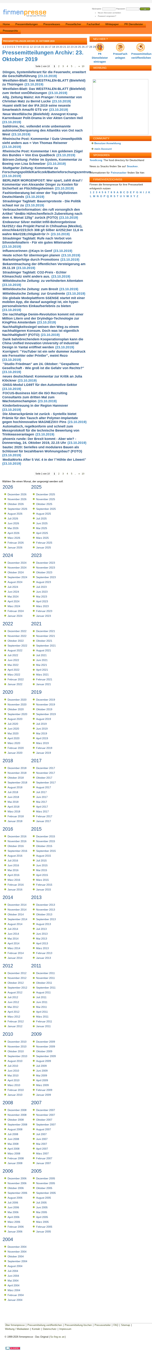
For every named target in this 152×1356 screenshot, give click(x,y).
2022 (8, 623)
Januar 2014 (15, 957)
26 (83, 46)
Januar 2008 (15, 1163)
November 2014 (17, 909)
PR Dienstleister (133, 24)
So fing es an (57, 1336)
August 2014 (15, 924)
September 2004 (17, 1261)
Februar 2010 (16, 1089)
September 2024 (17, 577)
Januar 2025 (43, 547)
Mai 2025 (41, 528)
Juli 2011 (41, 997)
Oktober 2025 (44, 504)
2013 (36, 897)
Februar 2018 (16, 816)
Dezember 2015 (45, 836)
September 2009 (46, 1056)
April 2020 (13, 738)
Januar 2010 (15, 1094)
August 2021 (43, 650)
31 (101, 46)
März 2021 (42, 674)
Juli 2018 (13, 792)
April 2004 (13, 1285)
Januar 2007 (43, 1163)
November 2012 (17, 977)
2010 (8, 1034)
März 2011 (42, 1016)
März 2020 (14, 743)
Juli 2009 (41, 1065)
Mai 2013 (41, 938)
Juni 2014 (13, 933)
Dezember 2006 (17, 1178)
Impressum (65, 1329)
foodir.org (96, 160)
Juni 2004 (13, 1275)
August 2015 (43, 855)
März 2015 (42, 879)
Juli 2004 (13, 1270)
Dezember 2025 (45, 494)
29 (94, 46)
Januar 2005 (43, 1231)
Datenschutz (50, 1329)
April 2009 (42, 1080)
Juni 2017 (42, 797)
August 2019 (43, 718)
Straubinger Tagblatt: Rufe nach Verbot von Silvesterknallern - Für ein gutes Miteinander (37, 240)
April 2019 (42, 738)
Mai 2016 (13, 870)
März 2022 (14, 674)
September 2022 (17, 645)
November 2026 (17, 499)
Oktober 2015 (44, 846)
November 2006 (17, 1183)
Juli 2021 (41, 655)
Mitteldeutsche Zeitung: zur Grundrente (34, 293)
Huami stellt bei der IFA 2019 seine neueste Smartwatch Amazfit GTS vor (36, 107)
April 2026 (13, 533)
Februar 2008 (16, 1158)
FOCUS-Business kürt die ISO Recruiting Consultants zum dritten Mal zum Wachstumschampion (34, 397)
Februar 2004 (16, 1295)
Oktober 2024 (16, 572)
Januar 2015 (43, 889)
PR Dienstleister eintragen (100, 54)
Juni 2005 (42, 1207)
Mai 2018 (13, 801)
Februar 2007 (44, 1158)
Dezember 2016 (17, 836)
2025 (36, 487)
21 (64, 46)
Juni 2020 (13, 728)
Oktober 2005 (44, 1188)
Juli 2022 (13, 655)
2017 (36, 760)
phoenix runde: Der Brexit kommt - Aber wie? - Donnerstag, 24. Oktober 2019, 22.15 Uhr (39, 441)
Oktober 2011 (44, 982)
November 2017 (45, 772)
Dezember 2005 (45, 1178)
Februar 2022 (16, 679)
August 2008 (15, 1129)
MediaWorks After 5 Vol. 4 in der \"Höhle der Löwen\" (44, 459)
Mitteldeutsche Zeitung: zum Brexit (30, 289)
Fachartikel (93, 24)
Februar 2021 (44, 679)
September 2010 (17, 1056)
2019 (36, 692)
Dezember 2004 (17, 1246)
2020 (8, 692)
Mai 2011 (41, 1006)
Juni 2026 (13, 523)
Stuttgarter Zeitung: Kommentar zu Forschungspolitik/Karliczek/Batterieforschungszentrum (46, 170)
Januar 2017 (43, 821)
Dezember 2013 (45, 904)
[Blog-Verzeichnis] (12, 1348)
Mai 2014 (13, 938)
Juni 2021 (42, 660)
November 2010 (17, 1046)
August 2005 (43, 1197)
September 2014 (17, 919)
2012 (8, 965)
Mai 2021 (41, 664)
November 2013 (45, 909)
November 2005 (45, 1183)
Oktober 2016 (16, 846)
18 (53, 46)
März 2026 (14, 537)
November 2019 (45, 704)
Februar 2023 (44, 611)
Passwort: (120, 9)
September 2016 (17, 850)
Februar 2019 (44, 747)
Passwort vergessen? (107, 16)
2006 (8, 1171)
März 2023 (42, 606)
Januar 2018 (15, 821)
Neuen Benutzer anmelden (109, 13)
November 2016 (17, 841)
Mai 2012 (13, 1006)
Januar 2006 (15, 1231)
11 (27, 46)
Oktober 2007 (44, 1119)
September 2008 (17, 1124)
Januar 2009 (43, 1094)
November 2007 (45, 1114)
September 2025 (46, 508)
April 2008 (13, 1148)
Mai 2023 (41, 596)
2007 (36, 1102)
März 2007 (42, 1153)
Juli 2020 (13, 723)
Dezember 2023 (45, 562)
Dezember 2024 (17, 562)
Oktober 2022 (16, 640)
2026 (8, 487)
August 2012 (15, 992)
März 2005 (42, 1221)
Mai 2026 (13, 528)
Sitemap (125, 1325)
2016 (8, 829)
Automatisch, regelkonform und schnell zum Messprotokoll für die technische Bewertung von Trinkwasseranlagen (40, 430)
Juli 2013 (41, 928)
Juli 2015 (41, 860)
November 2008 (17, 1114)
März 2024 (14, 606)
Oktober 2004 (16, 1256)
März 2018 (14, 811)
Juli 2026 (13, 518)
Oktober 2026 (16, 504)
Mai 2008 (13, 1143)
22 (68, 46)
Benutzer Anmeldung (107, 143)
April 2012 (13, 1011)
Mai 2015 (41, 870)
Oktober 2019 (44, 709)
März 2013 (42, 948)
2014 (8, 897)
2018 (8, 760)
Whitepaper (112, 24)
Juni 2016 (13, 865)
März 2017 (42, 811)
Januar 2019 (43, 752)
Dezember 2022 (17, 631)
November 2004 (17, 1251)
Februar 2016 (16, 884)
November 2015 (45, 841)
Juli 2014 (13, 928)
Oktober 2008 (16, 1119)
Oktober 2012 (16, 982)
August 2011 (43, 992)
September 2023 (46, 577)
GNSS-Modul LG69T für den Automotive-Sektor (40, 385)
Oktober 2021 (44, 640)
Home (6, 24)
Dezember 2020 (17, 699)
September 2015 (46, 850)
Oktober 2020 (16, 709)
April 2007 (42, 1148)
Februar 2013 (44, 953)
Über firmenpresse (15, 1325)
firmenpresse (27, 13)
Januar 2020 (15, 752)
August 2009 (43, 1060)
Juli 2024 (13, 586)
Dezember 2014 (17, 904)
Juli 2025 (41, 518)
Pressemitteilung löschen (78, 1325)
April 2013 (42, 943)
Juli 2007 (41, 1134)
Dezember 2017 (45, 768)
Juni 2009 (42, 1070)
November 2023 (45, 567)
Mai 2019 (41, 733)
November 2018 (17, 772)
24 (75, 46)
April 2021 (42, 669)
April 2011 (42, 1011)
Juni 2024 (13, 591)
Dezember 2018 (17, 768)
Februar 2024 (16, 611)
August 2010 (15, 1060)
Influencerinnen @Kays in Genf (27, 251)
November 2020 (17, 704)
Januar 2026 (15, 547)
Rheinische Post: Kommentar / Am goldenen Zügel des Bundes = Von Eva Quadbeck (42, 153)
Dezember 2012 (17, 973)
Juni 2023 (42, 591)
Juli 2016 (13, 860)
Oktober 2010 (16, 1051)
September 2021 (46, 645)
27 (86, 46)
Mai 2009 (41, 1075)
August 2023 (43, 582)
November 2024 (17, 567)
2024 (8, 555)
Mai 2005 (41, 1212)
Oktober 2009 (44, 1051)
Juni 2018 (13, 797)
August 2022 (15, 650)
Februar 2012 (16, 1021)
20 (61, 46)
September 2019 (46, 714)
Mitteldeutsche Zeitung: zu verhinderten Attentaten (43, 281)
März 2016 (14, 879)
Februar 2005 (44, 1226)
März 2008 (14, 1153)
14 (38, 46)
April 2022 (13, 669)
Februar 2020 (16, 747)
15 (42, 46)
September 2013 (46, 919)
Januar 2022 (15, 684)
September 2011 (46, 987)
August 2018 (15, 787)
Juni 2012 (13, 1002)
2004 (8, 1239)
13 (35, 46)
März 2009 (42, 1085)
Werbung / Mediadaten (17, 1329)
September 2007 (46, 1124)
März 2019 (42, 743)
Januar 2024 (15, 615)
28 (90, 46)
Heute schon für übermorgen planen (31, 255)
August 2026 (15, 513)
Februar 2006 (16, 1226)
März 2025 (42, 537)
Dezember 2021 (45, 631)
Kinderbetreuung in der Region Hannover (35, 405)
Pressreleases (51, 24)
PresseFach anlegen (120, 54)
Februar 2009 (44, 1089)
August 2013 (43, 924)
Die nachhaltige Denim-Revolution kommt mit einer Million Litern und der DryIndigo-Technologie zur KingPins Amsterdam (42, 318)
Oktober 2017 (44, 777)
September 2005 (46, 1192)
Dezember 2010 (17, 1041)
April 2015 (42, 875)
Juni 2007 (42, 1139)
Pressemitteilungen (26, 24)
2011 (36, 965)
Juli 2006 (13, 1202)
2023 (36, 555)
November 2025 (45, 499)
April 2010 (13, 1080)
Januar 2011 (43, 1026)
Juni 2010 (13, 1070)
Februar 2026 (16, 542)
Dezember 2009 (45, 1041)
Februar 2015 (44, 884)
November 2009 (45, 1046)
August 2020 (15, 718)
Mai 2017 (41, 801)
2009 (36, 1034)
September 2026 (17, 508)
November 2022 (17, 635)
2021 (36, 623)
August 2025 (43, 513)
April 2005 (42, 1217)
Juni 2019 (42, 728)
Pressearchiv (10, 30)
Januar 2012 (15, 1026)
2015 (36, 829)
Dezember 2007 (45, 1110)
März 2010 (14, 1085)
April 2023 (42, 601)
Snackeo (132, 166)
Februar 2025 (44, 542)
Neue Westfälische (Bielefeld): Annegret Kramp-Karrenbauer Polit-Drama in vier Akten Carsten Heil (42, 116)
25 (79, 46)
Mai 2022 (13, 664)
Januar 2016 (15, 889)
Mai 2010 (13, 1075)
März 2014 (14, 948)
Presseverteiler (103, 1325)
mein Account (103, 148)
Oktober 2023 (44, 572)
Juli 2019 (41, 723)
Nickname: (97, 9)
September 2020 (17, 714)
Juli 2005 (41, 1202)
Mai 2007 (41, 1143)
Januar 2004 (15, 1299)
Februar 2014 (16, 953)
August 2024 (15, 582)
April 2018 (13, 806)
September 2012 (17, 987)
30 (98, 46)
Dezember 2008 (17, 1110)
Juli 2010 (13, 1065)
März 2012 (14, 1016)
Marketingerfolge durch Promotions (31, 259)
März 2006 (14, 1221)
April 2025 (42, 533)
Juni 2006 (13, 1207)
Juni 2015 (42, 865)
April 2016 (13, 875)
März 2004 (14, 1290)
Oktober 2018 (16, 777)
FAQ (115, 1325)
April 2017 (42, 806)
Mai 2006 (13, 1212)
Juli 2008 (13, 1134)
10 (24, 46)
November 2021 (45, 635)
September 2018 (17, 782)
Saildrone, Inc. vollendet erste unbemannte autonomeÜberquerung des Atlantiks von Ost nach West (42, 130)
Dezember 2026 (17, 494)
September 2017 (46, 782)
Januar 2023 (43, 615)
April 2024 (13, 601)
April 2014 (13, 943)
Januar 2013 (43, 957)
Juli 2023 (41, 586)
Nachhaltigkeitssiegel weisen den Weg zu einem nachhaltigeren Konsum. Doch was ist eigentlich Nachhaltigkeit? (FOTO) (40, 331)
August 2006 (15, 1197)
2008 (8, 1102)
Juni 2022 (13, 660)
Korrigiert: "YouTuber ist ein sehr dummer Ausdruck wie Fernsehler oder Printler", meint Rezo (43, 353)
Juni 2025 (42, 523)
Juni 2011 (41, 1002)
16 (46, 46)
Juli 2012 (13, 997)
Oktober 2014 (16, 914)
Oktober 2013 (44, 914)
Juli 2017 (41, 792)
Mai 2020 (13, 733)
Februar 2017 (44, 816)
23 (72, 46)
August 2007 (43, 1129)
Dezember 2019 (45, 699)
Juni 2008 (13, 1139)
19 (57, 46)
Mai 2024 (13, 596)
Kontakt (36, 1329)
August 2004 (15, 1266)
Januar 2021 (43, 684)
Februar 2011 (44, 1021)
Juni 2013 (42, 933)
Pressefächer (73, 24)
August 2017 (43, 787)
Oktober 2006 (16, 1188)
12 (31, 46)
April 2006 (13, 1217)
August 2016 (15, 855)
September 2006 (17, 1192)
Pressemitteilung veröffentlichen (140, 54)
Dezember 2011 (45, 973)
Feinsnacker (118, 172)
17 (49, 46)
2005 (36, 1171)
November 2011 (45, 977)
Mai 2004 (13, 1280)
